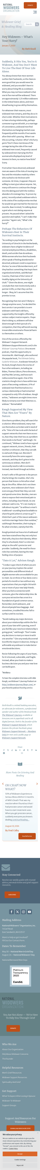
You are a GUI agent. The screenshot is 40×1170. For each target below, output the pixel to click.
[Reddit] (12, 750)
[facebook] (11, 911)
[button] (2, 783)
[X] (8, 750)
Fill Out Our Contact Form (13, 940)
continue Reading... (20, 820)
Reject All (20, 1165)
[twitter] (17, 911)
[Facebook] (4, 750)
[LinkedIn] (16, 750)
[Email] (22, 753)
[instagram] (23, 911)
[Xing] (4, 753)
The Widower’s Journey (12, 715)
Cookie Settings (20, 1160)
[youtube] (29, 911)
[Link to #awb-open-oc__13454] (35, 12)
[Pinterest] (32, 750)
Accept (20, 1154)
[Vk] (36, 750)
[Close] (37, 1133)
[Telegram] (24, 750)
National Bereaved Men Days (14, 960)
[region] (20, 1150)
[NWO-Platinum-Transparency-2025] (20, 966)
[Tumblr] (28, 750)
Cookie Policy (13, 1149)
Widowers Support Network (14, 738)
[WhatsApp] (20, 750)
